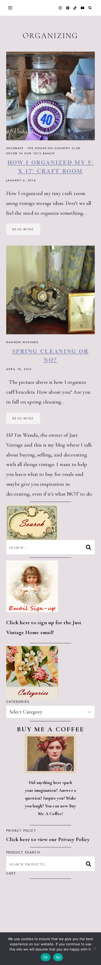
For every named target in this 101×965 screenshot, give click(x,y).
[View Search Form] (90, 8)
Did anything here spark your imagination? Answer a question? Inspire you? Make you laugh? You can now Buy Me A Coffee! (50, 798)
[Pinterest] (67, 7)
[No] (94, 948)
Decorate (15, 148)
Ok (45, 957)
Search (90, 863)
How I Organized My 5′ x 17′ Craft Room (50, 166)
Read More (26, 231)
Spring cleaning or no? (50, 355)
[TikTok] (75, 7)
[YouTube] (82, 7)
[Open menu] (10, 8)
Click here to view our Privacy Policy (48, 839)
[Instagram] (60, 7)
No (58, 957)
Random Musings (22, 342)
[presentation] (50, 96)
